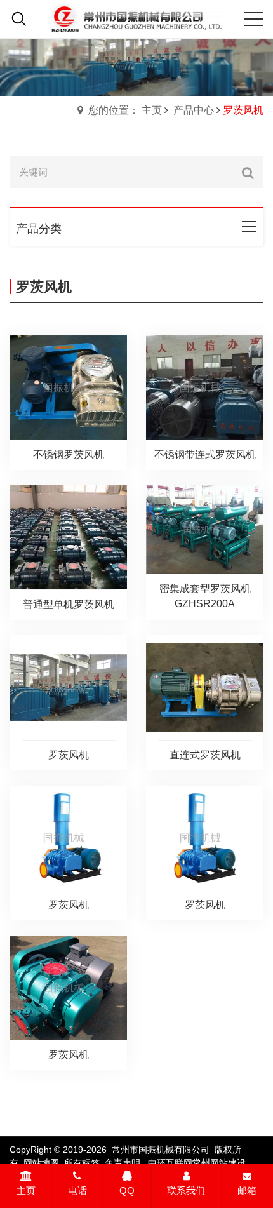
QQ (127, 1190)
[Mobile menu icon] (253, 19)
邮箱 (246, 1190)
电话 (77, 1190)
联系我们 (186, 1190)
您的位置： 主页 (125, 110)
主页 (26, 1190)
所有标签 (82, 1163)
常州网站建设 (219, 1163)
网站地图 (41, 1163)
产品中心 (193, 110)
